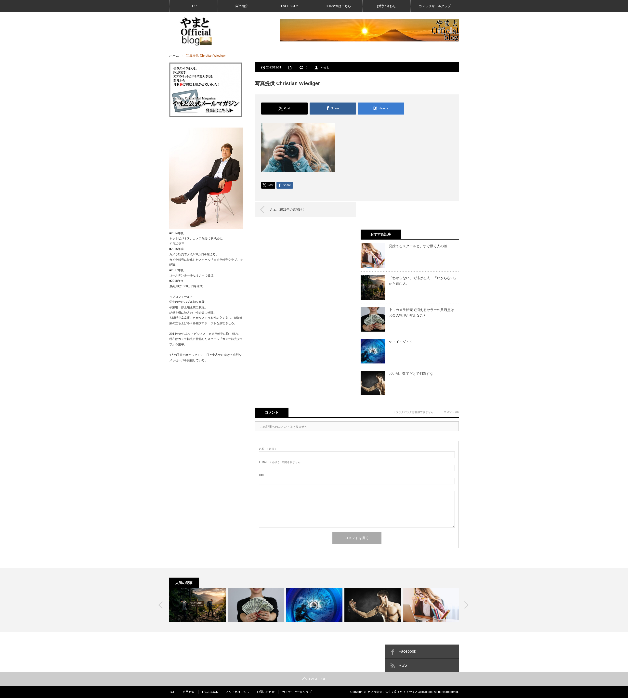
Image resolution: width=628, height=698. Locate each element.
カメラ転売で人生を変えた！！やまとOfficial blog (400, 692)
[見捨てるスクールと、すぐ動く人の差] (431, 605)
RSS (403, 665)
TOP (193, 6)
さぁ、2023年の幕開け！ (287, 209)
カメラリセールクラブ (435, 6)
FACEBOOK (290, 6)
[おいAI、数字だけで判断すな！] (372, 605)
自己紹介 (241, 6)
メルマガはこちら (338, 6)
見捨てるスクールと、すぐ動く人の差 (418, 246)
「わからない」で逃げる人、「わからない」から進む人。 (423, 280)
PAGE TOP (317, 679)
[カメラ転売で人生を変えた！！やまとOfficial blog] (195, 31)
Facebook (407, 651)
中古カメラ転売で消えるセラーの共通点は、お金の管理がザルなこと (423, 312)
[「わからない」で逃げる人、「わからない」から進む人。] (197, 605)
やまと (326, 67)
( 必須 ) (267, 449)
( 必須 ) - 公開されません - (280, 462)
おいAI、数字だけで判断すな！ (413, 373)
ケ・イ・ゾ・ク (401, 342)
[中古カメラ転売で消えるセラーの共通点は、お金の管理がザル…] (256, 605)
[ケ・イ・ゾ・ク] (314, 605)
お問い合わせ (386, 6)
